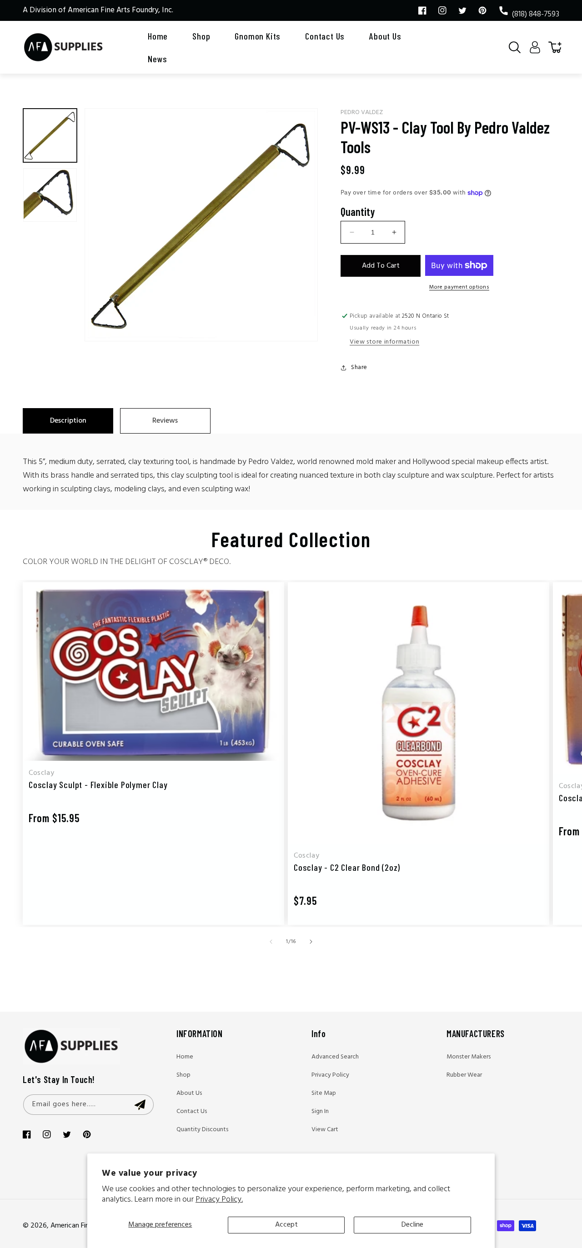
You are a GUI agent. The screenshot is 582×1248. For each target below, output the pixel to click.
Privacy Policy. (219, 1199)
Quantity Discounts (202, 1129)
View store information (384, 342)
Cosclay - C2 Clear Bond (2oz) (347, 867)
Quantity (358, 211)
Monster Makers (469, 1057)
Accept (286, 1225)
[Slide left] (271, 942)
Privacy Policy (330, 1075)
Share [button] (359, 367)
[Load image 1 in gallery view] (50, 135)
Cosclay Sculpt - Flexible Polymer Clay (98, 784)
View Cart (324, 1129)
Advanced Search (335, 1057)
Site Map (323, 1093)
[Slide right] (311, 942)
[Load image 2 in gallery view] (50, 195)
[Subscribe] (140, 1104)
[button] (515, 47)
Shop (183, 1075)
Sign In (320, 1111)
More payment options (459, 287)
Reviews (165, 421)
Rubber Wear (464, 1075)
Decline (412, 1225)
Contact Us (191, 1111)
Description (68, 421)
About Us (189, 1093)
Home (184, 1057)
